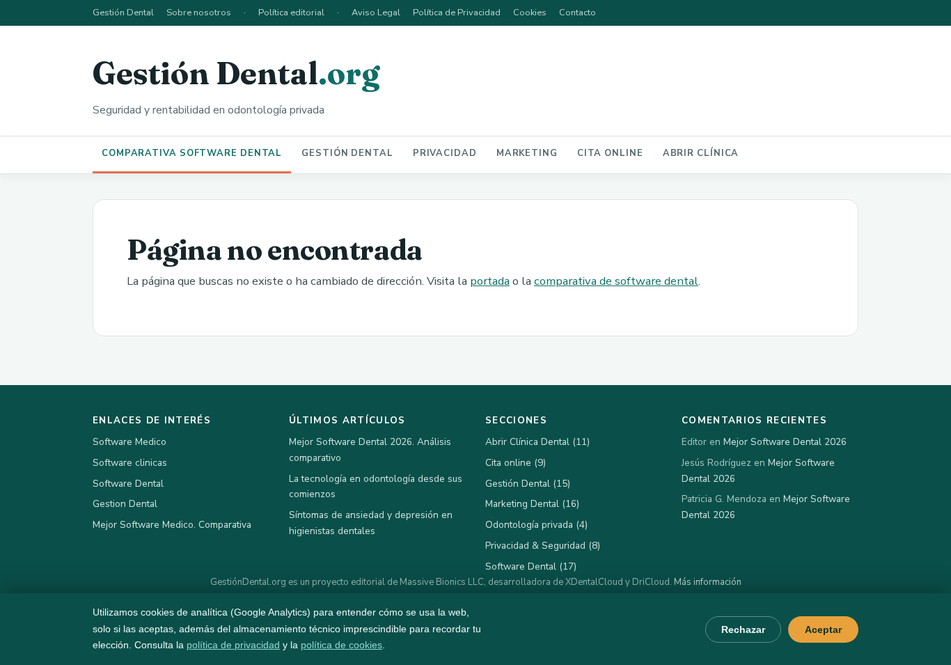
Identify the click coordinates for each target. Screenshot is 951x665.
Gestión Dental (123, 12)
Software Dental (128, 483)
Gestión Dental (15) (527, 483)
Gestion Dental (125, 503)
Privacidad (445, 153)
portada (490, 281)
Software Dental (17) (530, 566)
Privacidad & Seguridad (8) (542, 545)
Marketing (527, 153)
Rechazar (743, 629)
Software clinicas (130, 462)
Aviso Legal (376, 12)
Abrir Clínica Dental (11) (537, 441)
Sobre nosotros (198, 12)
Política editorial (291, 12)
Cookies (530, 12)
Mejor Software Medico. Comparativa (172, 524)
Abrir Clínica (701, 153)
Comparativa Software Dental (192, 153)
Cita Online (610, 153)
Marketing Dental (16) (532, 503)
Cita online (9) (515, 462)
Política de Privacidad (457, 12)
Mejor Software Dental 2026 (785, 441)
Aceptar (823, 629)
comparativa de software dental (616, 281)
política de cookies (341, 644)
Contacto (577, 12)
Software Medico (129, 441)
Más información (707, 582)
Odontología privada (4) (536, 524)
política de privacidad (233, 644)
